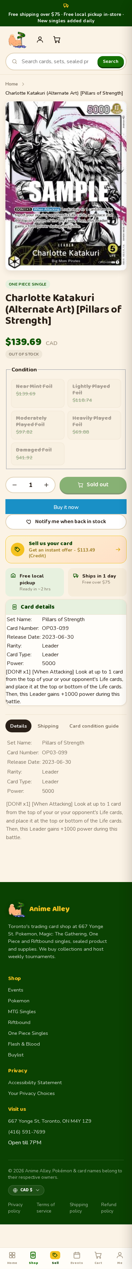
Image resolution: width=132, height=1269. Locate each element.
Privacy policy (15, 1207)
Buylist (16, 1054)
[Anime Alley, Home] (17, 39)
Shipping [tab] (48, 726)
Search (110, 61)
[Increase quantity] (46, 485)
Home (11, 84)
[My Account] (39, 39)
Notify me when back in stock (70, 521)
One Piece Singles (28, 1033)
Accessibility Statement (35, 1082)
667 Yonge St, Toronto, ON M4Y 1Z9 (49, 1121)
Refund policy (108, 1207)
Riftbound (19, 1022)
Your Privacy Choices (31, 1093)
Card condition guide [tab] (94, 726)
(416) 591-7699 (26, 1131)
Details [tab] (18, 726)
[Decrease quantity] (14, 485)
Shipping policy (79, 1207)
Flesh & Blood (24, 1044)
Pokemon (18, 1000)
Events (15, 989)
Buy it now (66, 507)
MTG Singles (22, 1011)
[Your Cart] (56, 39)
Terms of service (46, 1207)
